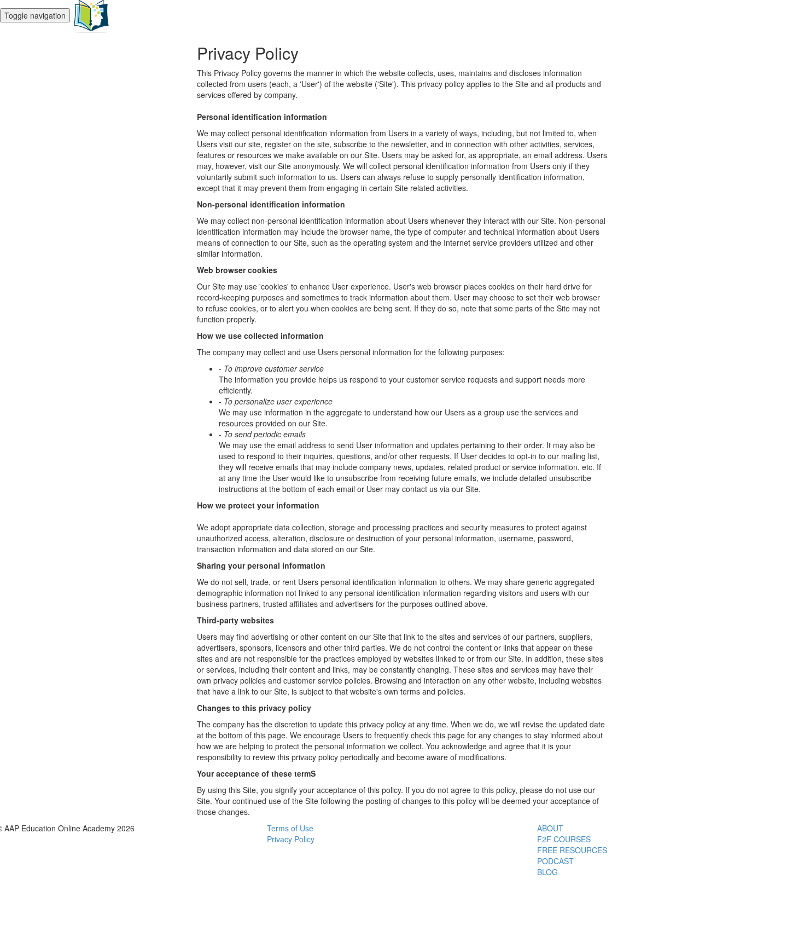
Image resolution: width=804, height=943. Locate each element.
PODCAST (555, 860)
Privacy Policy (290, 839)
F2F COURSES (564, 839)
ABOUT (550, 828)
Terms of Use (290, 828)
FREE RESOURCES (572, 849)
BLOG (547, 871)
